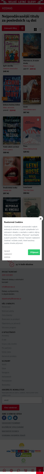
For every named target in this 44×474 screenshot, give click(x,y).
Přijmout (34, 252)
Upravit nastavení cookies (8, 254)
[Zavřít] (40, 218)
